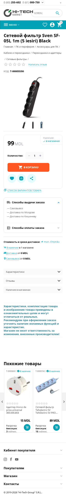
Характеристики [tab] (15, 271)
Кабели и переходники (17, 53)
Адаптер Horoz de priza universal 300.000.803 (16, 410)
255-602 (12, 2)
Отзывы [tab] (10, 280)
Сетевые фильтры (16, 59)
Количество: (15, 155)
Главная (8, 46)
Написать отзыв (37, 64)
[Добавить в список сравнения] (21, 178)
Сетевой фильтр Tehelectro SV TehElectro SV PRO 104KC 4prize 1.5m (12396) (46, 410)
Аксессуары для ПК (47, 46)
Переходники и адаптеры (46, 53)
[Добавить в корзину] (27, 427)
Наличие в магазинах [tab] (18, 289)
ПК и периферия (25, 46)
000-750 (31, 2)
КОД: (6, 71)
